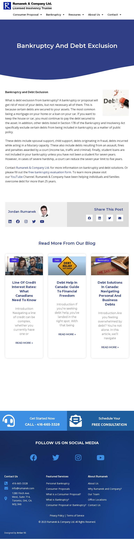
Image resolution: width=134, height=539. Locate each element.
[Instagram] (26, 221)
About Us (94, 14)
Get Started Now (42, 418)
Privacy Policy (57, 515)
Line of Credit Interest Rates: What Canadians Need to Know (24, 291)
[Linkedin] (10, 221)
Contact (112, 14)
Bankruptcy (53, 14)
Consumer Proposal (26, 14)
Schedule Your (109, 418)
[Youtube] (42, 221)
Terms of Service (75, 515)
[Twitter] (34, 221)
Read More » (24, 342)
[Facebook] (18, 221)
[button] (89, 218)
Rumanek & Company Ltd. (33, 168)
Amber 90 (21, 533)
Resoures (75, 14)
